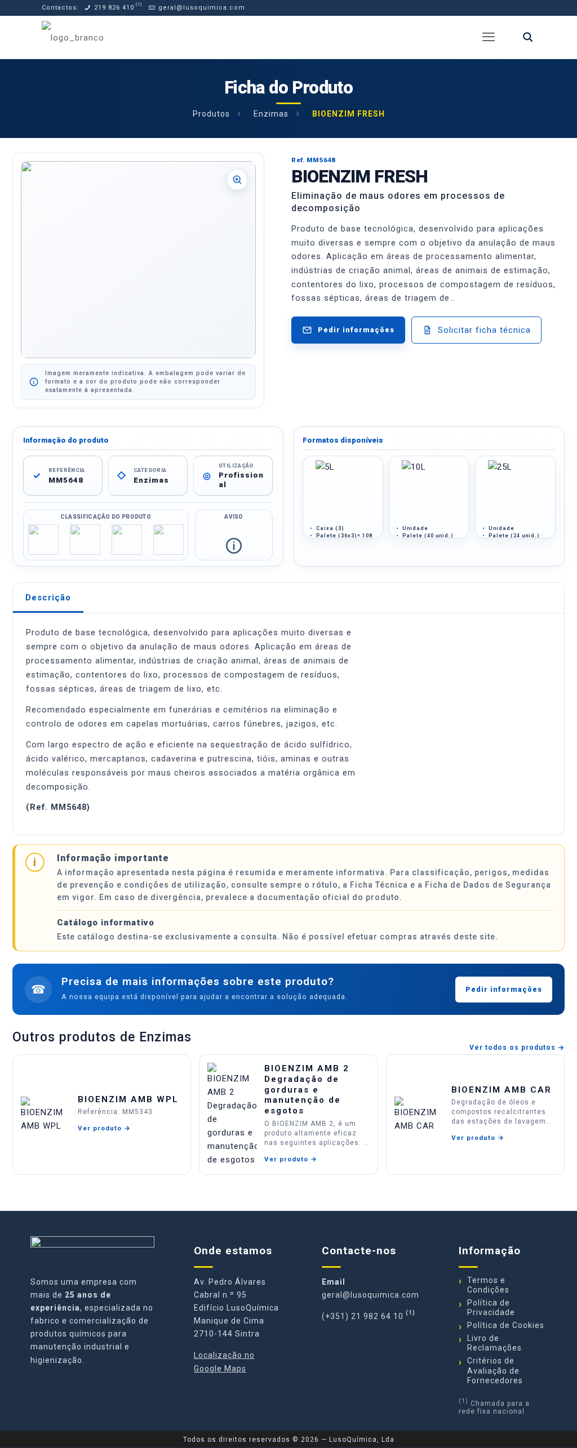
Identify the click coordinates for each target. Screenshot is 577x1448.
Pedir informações (503, 989)
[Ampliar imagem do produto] (138, 259)
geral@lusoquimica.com (200, 7)
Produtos (211, 113)
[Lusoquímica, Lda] (73, 37)
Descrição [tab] (48, 597)
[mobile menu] (488, 37)
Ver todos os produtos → (517, 1048)
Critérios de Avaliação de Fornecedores (495, 1370)
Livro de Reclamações (494, 1343)
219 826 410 (113, 7)
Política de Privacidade (491, 1307)
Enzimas (271, 113)
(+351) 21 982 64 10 (362, 1316)
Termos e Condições (488, 1285)
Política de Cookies (505, 1325)
